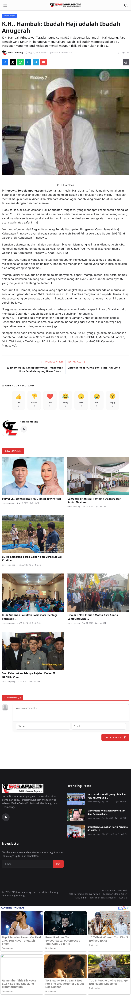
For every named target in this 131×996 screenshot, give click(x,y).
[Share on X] (13, 62)
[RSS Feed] (23, 429)
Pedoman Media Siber (115, 893)
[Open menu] (5, 5)
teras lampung (29, 421)
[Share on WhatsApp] (20, 62)
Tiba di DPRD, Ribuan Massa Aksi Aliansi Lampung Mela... (93, 616)
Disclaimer (81, 897)
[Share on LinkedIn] (28, 62)
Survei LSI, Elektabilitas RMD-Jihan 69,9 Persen (31, 498)
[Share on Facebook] (5, 62)
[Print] (126, 62)
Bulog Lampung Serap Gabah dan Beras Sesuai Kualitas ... (32, 558)
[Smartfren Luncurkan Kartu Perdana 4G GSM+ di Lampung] (76, 831)
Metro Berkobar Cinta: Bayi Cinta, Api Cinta (93, 367)
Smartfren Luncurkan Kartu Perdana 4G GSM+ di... (108, 828)
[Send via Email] (43, 62)
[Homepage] (65, 5)
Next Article (74, 361)
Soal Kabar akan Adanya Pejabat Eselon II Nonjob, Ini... (28, 675)
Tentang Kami (107, 890)
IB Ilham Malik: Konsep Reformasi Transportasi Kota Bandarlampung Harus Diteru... (35, 369)
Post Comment (113, 737)
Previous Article (54, 361)
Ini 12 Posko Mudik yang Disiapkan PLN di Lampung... (107, 796)
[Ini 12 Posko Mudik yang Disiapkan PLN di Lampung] (76, 799)
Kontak (123, 897)
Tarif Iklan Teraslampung (103, 897)
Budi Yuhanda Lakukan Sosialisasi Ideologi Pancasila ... (29, 616)
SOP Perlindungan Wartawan (84, 893)
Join (58, 863)
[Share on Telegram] (36, 62)
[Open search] (126, 5)
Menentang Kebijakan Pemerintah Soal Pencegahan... (106, 812)
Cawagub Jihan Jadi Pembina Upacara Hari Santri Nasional (94, 500)
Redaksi (122, 890)
